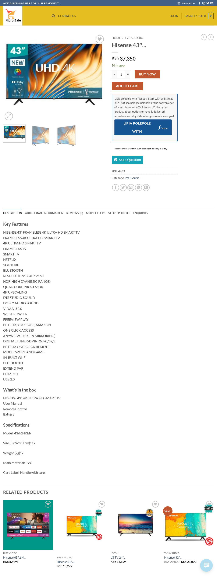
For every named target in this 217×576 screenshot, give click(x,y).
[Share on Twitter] (123, 187)
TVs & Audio (134, 38)
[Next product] (204, 37)
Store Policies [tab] (119, 213)
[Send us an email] (211, 3)
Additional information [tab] (44, 213)
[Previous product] (211, 37)
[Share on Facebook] (115, 187)
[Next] (98, 78)
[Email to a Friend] (130, 187)
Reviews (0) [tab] (74, 213)
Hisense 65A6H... (14, 557)
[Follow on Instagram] (203, 3)
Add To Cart (127, 86)
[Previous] (10, 78)
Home (116, 38)
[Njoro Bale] (24, 16)
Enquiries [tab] (140, 213)
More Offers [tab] (95, 213)
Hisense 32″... (65, 561)
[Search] (53, 16)
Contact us (67, 16)
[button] (186, 3)
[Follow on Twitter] (207, 3)
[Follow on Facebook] (199, 3)
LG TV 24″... (118, 557)
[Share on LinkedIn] (146, 187)
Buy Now (147, 74)
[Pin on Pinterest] (138, 187)
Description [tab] (12, 213)
